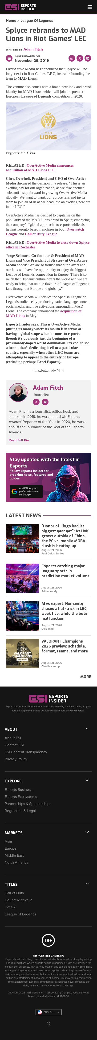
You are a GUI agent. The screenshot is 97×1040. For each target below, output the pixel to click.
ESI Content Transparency (26, 752)
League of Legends (36, 21)
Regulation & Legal (20, 810)
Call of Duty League (41, 234)
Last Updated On (27, 56)
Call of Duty (14, 893)
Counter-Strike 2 (18, 900)
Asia (8, 841)
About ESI (13, 738)
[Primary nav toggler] (90, 7)
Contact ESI (14, 745)
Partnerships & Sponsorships (28, 803)
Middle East (14, 855)
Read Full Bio (19, 440)
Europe (10, 848)
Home (11, 21)
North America (16, 862)
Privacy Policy (16, 759)
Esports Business (18, 789)
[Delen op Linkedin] (88, 58)
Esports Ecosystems (21, 796)
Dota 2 (10, 907)
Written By (14, 49)
